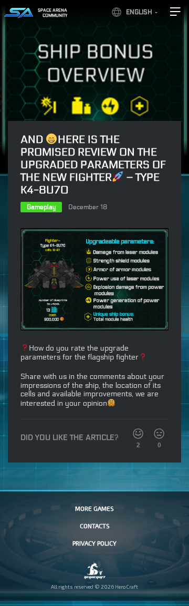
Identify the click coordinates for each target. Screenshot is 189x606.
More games (94, 508)
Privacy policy (94, 543)
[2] (138, 433)
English (139, 12)
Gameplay (41, 207)
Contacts (95, 525)
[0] (159, 433)
